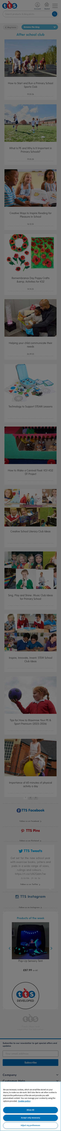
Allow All (30, 1110)
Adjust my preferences (30, 1125)
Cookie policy (24, 1101)
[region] (30, 1106)
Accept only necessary (30, 1117)
